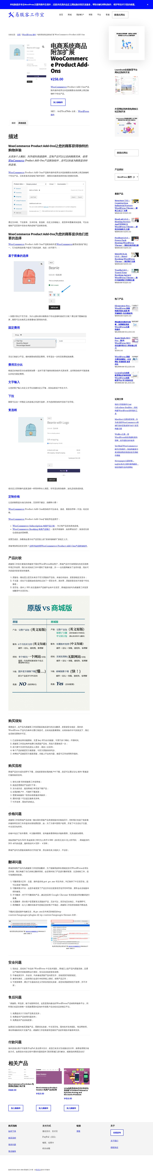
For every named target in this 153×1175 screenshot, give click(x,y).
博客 (78, 1131)
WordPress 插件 (29, 35)
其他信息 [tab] (22, 123)
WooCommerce (59, 87)
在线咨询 (117, 1132)
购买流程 (12, 1138)
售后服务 (12, 1151)
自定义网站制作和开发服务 (78, 4)
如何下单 (12, 1131)
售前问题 (12, 1144)
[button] (43, 47)
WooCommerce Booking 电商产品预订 (31, 529)
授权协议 (114, 1147)
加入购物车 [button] (16, 1108)
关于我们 (114, 1141)
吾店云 (38, 1170)
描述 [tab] (14, 123)
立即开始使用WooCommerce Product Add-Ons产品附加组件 (58, 546)
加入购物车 (58, 102)
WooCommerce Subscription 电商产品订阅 (34, 526)
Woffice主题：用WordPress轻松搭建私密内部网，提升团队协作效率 (126, 437)
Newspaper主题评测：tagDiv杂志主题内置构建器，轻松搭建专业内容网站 (127, 464)
